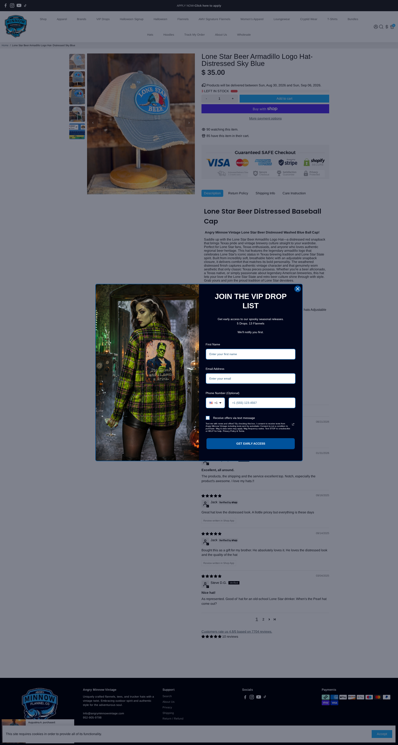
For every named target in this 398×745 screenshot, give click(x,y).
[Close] (298, 289)
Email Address (215, 368)
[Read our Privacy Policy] (293, 424)
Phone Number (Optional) (222, 393)
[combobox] (215, 402)
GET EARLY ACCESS (250, 443)
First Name (213, 344)
